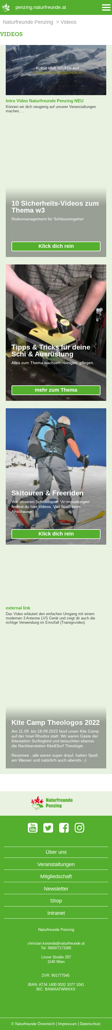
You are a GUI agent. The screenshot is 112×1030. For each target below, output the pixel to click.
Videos (68, 22)
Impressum (67, 1024)
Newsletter (56, 889)
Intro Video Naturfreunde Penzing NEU (45, 100)
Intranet (56, 913)
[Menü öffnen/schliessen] (106, 7)
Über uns (56, 852)
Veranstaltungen (56, 864)
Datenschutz (90, 1024)
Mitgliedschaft (56, 876)
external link (18, 607)
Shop (56, 901)
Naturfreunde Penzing (28, 22)
